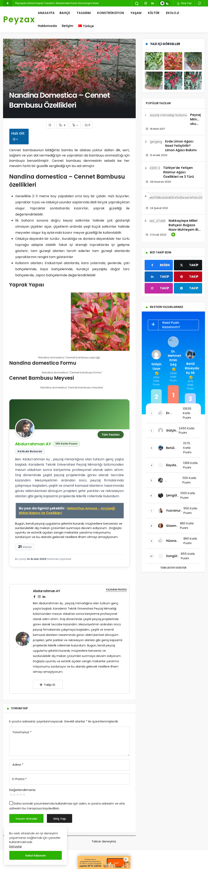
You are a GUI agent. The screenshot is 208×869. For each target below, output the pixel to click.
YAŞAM (135, 13)
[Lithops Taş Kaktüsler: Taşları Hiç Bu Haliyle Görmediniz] (174, 196)
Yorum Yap (19, 708)
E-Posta (19, 779)
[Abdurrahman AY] (24, 638)
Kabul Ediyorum (35, 855)
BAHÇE (65, 13)
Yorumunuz (21, 732)
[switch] (164, 3)
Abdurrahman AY (33, 443)
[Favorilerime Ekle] (50, 125)
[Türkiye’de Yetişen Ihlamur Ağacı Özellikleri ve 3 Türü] (153, 168)
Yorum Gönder (26, 818)
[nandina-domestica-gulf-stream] (100, 322)
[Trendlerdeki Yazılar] (7, 3)
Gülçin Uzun (156, 366)
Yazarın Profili (116, 589)
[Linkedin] (152, 3)
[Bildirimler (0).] (200, 3)
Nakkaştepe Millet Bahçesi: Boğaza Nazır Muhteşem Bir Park (184, 227)
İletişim (67, 26)
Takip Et (49, 685)
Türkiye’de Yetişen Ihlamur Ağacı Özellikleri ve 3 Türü (178, 172)
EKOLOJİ (172, 13)
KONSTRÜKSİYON (110, 13)
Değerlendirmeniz (22, 790)
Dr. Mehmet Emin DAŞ (173, 358)
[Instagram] (145, 3)
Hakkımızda (47, 26)
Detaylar (15, 846)
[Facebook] (34, 596)
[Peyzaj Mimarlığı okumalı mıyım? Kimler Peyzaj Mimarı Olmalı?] (166, 115)
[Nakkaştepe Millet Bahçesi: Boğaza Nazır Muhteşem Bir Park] (156, 221)
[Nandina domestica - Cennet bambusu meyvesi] (173, 80)
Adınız (17, 764)
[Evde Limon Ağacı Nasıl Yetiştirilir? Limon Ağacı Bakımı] (154, 141)
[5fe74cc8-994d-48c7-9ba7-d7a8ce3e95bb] (38, 322)
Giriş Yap (186, 3)
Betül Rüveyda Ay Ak (190, 368)
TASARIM (84, 13)
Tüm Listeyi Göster (173, 567)
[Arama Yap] (137, 4)
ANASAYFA (46, 13)
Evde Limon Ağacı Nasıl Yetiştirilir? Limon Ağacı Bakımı (181, 145)
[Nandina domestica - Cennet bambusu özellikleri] (154, 61)
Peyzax (19, 19)
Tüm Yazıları (111, 435)
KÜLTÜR (153, 13)
